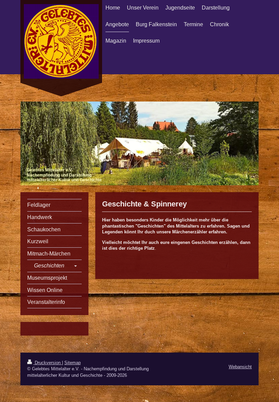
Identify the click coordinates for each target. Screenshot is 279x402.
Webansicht (240, 366)
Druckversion (47, 362)
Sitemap (72, 362)
